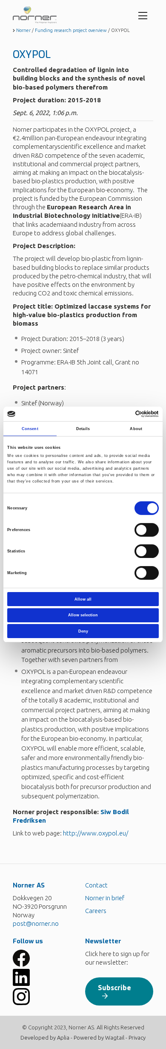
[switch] (147, 530)
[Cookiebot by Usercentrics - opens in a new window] (121, 413)
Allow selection (83, 615)
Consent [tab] (30, 429)
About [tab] (136, 429)
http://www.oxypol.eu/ (95, 833)
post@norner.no (36, 923)
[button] (47, 958)
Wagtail (114, 1037)
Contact (96, 885)
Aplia (63, 1037)
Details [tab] (83, 429)
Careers (95, 910)
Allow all (83, 599)
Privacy (137, 1037)
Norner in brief (104, 898)
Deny (83, 631)
